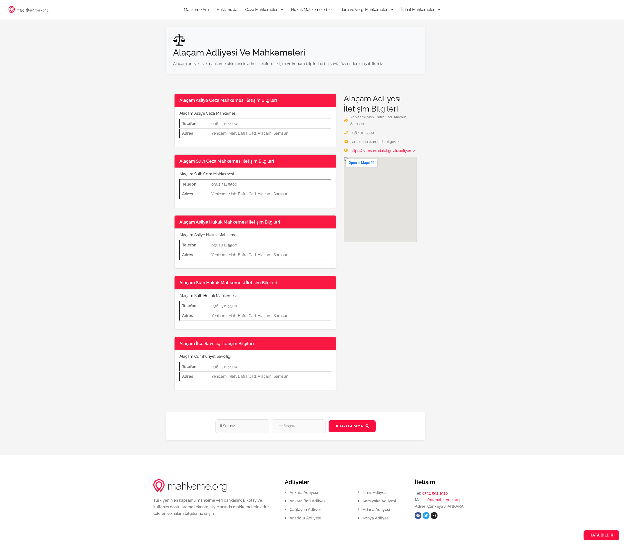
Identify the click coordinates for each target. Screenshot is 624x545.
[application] (280, 9)
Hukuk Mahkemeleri (309, 9)
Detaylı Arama (348, 426)
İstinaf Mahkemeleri (418, 9)
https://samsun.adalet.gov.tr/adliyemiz (383, 151)
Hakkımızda (227, 9)
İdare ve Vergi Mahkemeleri (364, 9)
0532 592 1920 (435, 493)
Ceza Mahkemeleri (261, 9)
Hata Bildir (601, 535)
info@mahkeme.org (441, 500)
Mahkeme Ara (196, 9)
